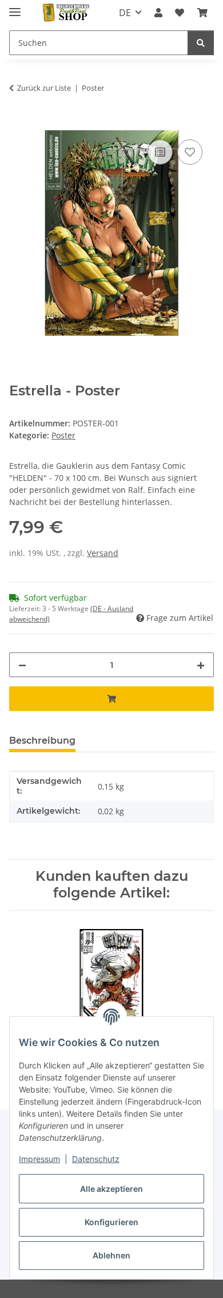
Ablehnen (111, 1255)
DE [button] (125, 12)
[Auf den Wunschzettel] (189, 152)
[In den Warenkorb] (18, 124)
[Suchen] (201, 42)
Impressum (39, 1159)
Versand (102, 552)
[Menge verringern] (22, 665)
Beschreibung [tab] (42, 740)
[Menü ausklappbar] (15, 7)
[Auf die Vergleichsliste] (160, 152)
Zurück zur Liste (44, 88)
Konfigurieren (111, 1222)
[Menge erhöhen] (200, 665)
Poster (63, 435)
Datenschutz (96, 1159)
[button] (158, 12)
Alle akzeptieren (111, 1189)
